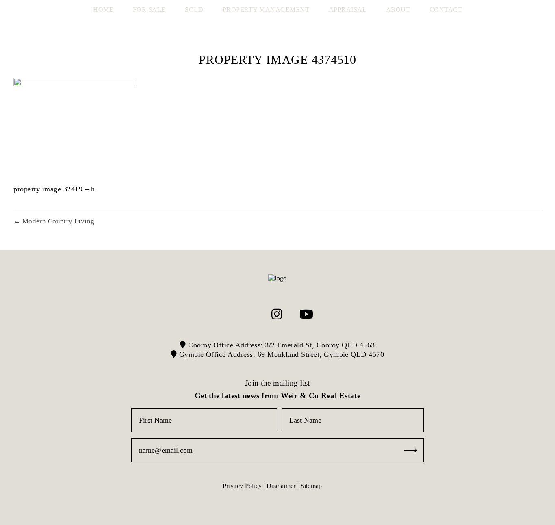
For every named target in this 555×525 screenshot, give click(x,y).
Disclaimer (281, 485)
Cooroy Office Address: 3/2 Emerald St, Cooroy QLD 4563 (280, 345)
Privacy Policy (242, 485)
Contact (445, 9)
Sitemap (311, 485)
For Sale (149, 9)
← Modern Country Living (54, 221)
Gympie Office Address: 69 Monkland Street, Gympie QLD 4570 (280, 354)
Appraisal (348, 9)
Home (103, 9)
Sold (194, 9)
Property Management (266, 9)
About (398, 9)
